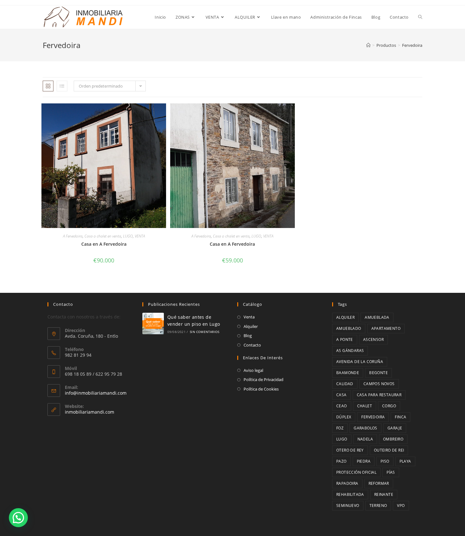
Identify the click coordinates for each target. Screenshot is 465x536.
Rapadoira (347, 483)
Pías (391, 472)
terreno (378, 505)
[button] (18, 517)
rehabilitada (350, 494)
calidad (344, 383)
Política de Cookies (261, 389)
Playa (405, 461)
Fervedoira (373, 417)
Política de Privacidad (263, 379)
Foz (340, 428)
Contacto (252, 345)
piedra (363, 461)
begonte (378, 372)
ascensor (373, 339)
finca (400, 417)
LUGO (128, 236)
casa (341, 394)
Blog (248, 335)
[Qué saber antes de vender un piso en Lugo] (153, 323)
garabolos (365, 428)
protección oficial (356, 472)
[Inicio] (368, 45)
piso (385, 461)
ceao (341, 406)
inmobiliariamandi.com (89, 412)
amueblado (348, 328)
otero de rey (350, 450)
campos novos (379, 383)
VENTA (140, 236)
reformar (379, 483)
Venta (249, 317)
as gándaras (350, 350)
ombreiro (393, 439)
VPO (401, 505)
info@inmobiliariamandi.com (96, 393)
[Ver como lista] (62, 86)
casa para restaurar (379, 394)
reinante (383, 494)
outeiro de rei (389, 450)
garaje (395, 428)
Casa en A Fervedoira (104, 244)
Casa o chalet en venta (102, 236)
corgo (389, 406)
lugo (341, 439)
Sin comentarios (204, 332)
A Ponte (344, 339)
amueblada (377, 317)
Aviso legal (253, 370)
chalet (364, 406)
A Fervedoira (73, 236)
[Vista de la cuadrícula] (48, 86)
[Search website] (420, 17)
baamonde (347, 372)
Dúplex (343, 417)
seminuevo (347, 505)
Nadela (365, 439)
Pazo (341, 461)
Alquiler (251, 326)
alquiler (345, 317)
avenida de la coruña (359, 361)
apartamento (385, 328)
